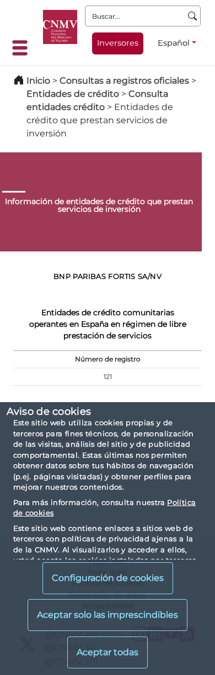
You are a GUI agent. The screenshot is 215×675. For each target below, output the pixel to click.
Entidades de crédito (72, 94)
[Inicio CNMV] (60, 27)
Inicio (38, 80)
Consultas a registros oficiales (124, 80)
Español (174, 43)
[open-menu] (23, 48)
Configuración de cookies (108, 578)
